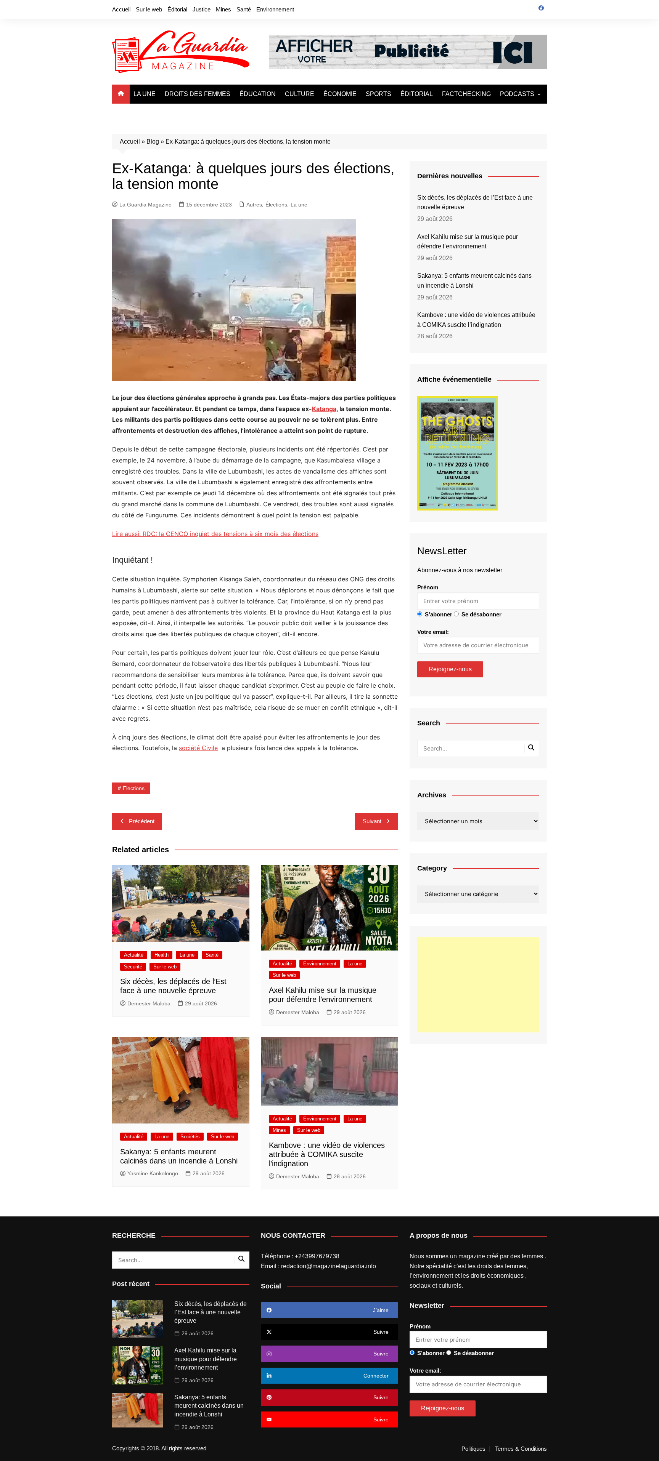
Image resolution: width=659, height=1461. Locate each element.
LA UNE (144, 94)
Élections (276, 205)
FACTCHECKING (466, 94)
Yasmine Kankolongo (152, 1173)
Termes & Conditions (521, 1449)
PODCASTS (517, 94)
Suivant (372, 821)
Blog (152, 141)
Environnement (275, 9)
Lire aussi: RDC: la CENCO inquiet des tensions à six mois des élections (215, 534)
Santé (243, 9)
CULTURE (299, 94)
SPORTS (378, 94)
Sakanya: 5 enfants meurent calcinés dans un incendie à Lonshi (474, 280)
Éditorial (177, 9)
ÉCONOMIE (340, 94)
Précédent (141, 821)
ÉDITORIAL (416, 94)
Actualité (133, 955)
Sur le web (149, 9)
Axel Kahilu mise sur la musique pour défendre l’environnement (467, 242)
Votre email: (433, 632)
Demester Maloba (148, 1003)
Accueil (121, 9)
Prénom (427, 587)
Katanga (324, 409)
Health (161, 955)
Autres (254, 205)
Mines (223, 9)
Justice (202, 9)
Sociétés (190, 1136)
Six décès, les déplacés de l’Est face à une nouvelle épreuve (475, 202)
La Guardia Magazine (145, 205)
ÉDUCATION (257, 94)
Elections (134, 788)
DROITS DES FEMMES (197, 94)
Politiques (473, 1449)
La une (299, 205)
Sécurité (133, 967)
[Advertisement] (478, 984)
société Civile (198, 748)
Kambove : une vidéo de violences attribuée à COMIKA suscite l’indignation (327, 1154)
